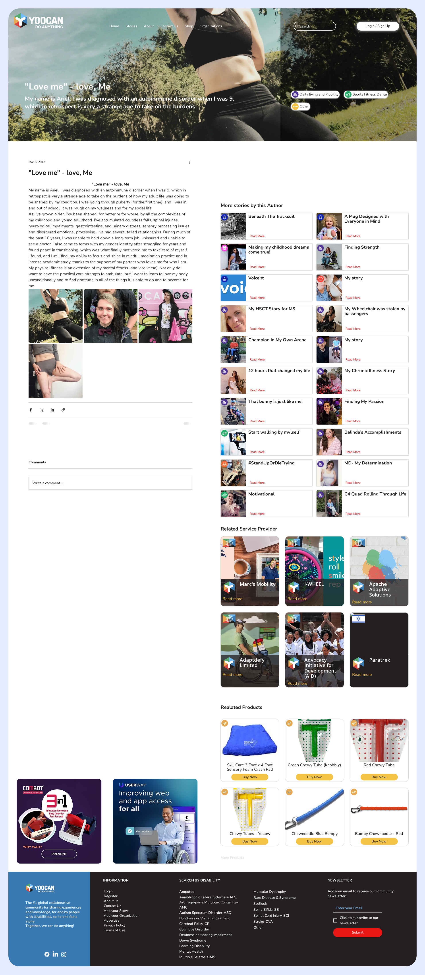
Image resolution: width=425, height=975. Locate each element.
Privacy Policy (115, 925)
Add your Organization (121, 915)
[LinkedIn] (55, 954)
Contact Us (112, 905)
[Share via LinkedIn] (52, 410)
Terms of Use (115, 930)
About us (111, 901)
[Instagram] (63, 954)
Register (111, 896)
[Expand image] (55, 316)
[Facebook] (47, 954)
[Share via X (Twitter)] (41, 410)
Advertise (112, 920)
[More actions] (189, 162)
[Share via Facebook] (31, 410)
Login (108, 891)
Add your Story (116, 910)
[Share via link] (63, 410)
